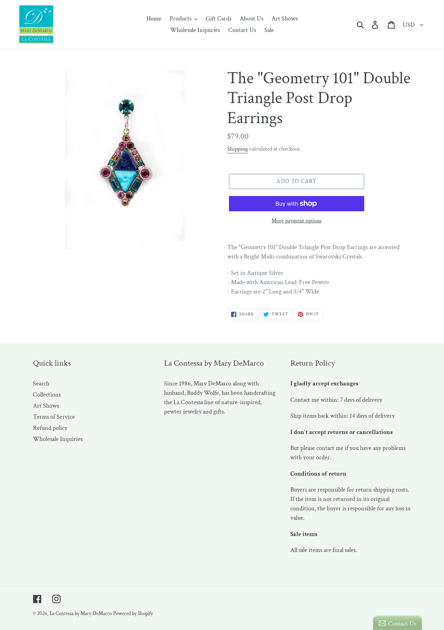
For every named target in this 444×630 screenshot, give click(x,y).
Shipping (237, 149)
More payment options (297, 220)
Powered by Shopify (133, 613)
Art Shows (46, 406)
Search (41, 384)
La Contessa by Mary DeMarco (81, 613)
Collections (47, 395)
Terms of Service (54, 417)
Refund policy (50, 428)
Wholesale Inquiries (58, 439)
